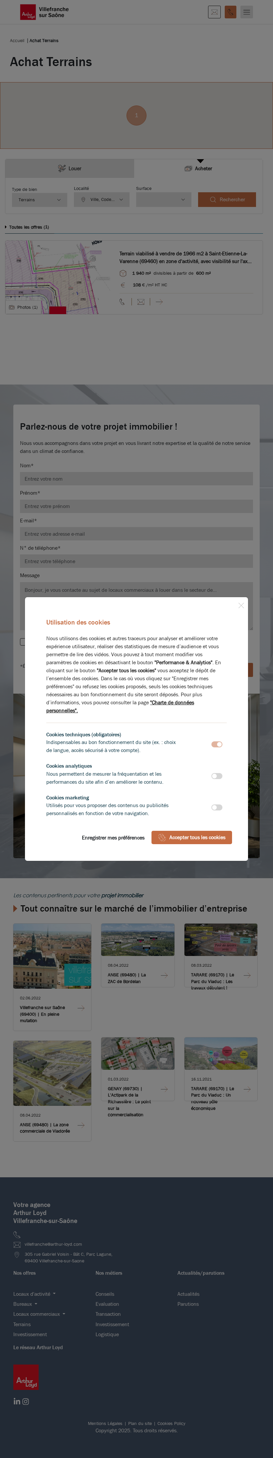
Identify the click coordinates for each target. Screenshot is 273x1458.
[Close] (241, 604)
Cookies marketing (67, 797)
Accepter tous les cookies (197, 837)
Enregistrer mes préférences (113, 837)
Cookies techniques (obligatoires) (83, 734)
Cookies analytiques (69, 765)
